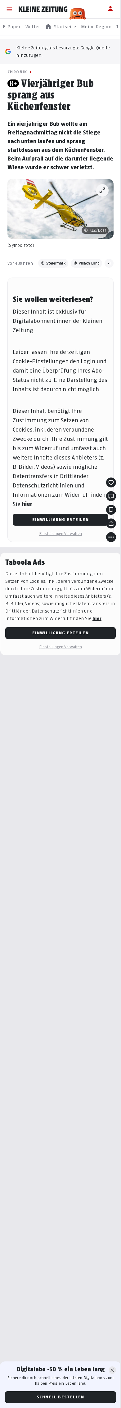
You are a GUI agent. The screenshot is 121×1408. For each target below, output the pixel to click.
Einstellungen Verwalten (60, 534)
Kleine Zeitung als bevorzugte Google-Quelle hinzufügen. (63, 51)
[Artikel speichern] (111, 510)
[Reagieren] (111, 482)
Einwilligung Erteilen (60, 520)
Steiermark (56, 263)
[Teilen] (111, 523)
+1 (109, 263)
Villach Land (89, 263)
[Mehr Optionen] (111, 537)
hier (27, 504)
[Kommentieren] (111, 496)
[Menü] (9, 9)
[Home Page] (43, 9)
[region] (60, 27)
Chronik (17, 72)
